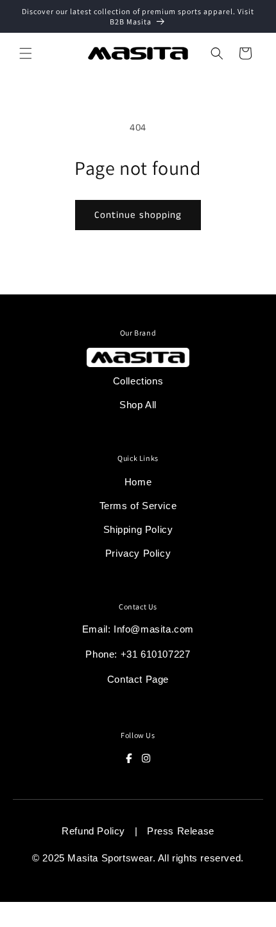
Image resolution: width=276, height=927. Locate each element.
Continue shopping (138, 215)
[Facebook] (129, 758)
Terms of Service (138, 505)
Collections (138, 380)
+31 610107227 (156, 654)
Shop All (138, 404)
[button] (26, 53)
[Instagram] (146, 758)
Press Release (180, 830)
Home (138, 481)
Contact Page (138, 679)
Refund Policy (93, 830)
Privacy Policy (138, 553)
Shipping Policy (138, 529)
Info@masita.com (154, 629)
